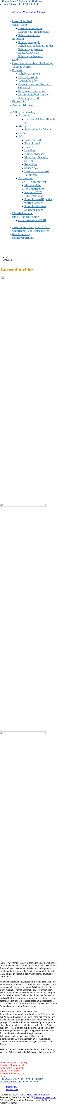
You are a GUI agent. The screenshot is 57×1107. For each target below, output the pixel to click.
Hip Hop (29, 150)
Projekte (17, 70)
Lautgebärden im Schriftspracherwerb (30, 54)
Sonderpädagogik (29, 42)
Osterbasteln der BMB (32, 220)
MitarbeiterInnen (22, 213)
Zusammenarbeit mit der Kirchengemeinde (33, 96)
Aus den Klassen (22, 105)
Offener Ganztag (16, 108)
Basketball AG (33, 140)
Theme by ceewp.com (45, 1097)
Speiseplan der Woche (38, 129)
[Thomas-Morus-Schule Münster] (28, 12)
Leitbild (17, 59)
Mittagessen (25, 126)
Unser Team (19, 24)
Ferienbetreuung (34, 188)
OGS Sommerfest (35, 181)
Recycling (30, 164)
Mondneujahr (32, 185)
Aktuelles (24, 115)
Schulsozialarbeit (29, 35)
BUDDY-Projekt (28, 77)
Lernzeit (23, 133)
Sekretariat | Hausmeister (33, 31)
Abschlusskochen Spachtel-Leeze (35, 208)
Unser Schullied (22, 21)
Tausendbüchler (28, 80)
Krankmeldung (21, 234)
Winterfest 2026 (34, 195)
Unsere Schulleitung (30, 28)
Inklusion (18, 38)
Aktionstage (25, 178)
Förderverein (14, 241)
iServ (9, 251)
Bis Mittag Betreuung (25, 216)
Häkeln (28, 146)
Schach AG (31, 167)
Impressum (11, 1086)
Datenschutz (12, 1089)
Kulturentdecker (34, 153)
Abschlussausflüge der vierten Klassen (38, 201)
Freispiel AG (32, 143)
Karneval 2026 (33, 192)
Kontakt (11, 244)
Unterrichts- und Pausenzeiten (30, 230)
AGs (21, 136)
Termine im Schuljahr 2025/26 (31, 227)
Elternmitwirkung (23, 237)
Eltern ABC (19, 101)
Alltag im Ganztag (23, 112)
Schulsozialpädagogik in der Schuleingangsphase (35, 47)
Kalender (11, 248)
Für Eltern (12, 223)
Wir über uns (14, 17)
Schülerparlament (29, 73)
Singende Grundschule (32, 91)
